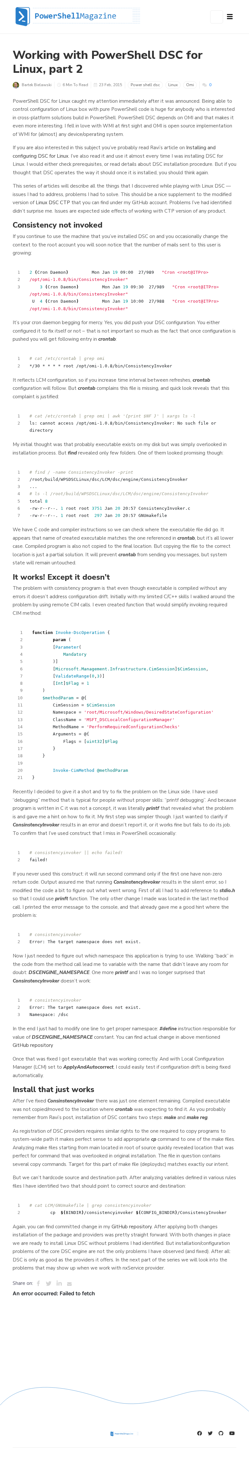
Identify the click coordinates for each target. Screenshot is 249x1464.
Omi (190, 84)
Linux (173, 84)
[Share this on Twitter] (48, 1283)
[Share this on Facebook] (38, 1283)
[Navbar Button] (230, 17)
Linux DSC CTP (53, 202)
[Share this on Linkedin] (59, 1283)
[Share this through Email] (69, 1283)
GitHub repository (33, 1045)
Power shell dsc (145, 84)
